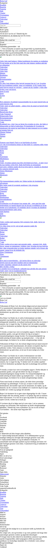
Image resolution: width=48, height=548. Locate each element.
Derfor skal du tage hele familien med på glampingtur (19, 263)
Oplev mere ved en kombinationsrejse (13, 271)
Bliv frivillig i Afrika (7, 267)
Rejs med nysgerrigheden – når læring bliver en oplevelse (20, 261)
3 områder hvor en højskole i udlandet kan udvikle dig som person (23, 269)
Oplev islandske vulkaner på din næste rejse (15, 265)
